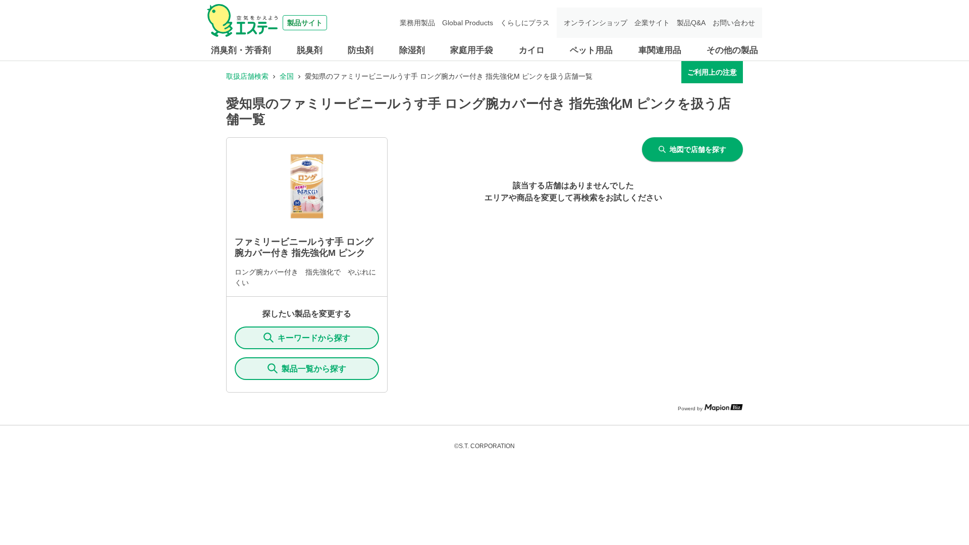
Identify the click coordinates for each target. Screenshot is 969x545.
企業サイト (652, 23)
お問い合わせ (734, 23)
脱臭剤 (309, 50)
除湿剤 (412, 50)
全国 (287, 76)
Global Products (467, 23)
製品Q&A (691, 23)
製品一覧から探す (314, 368)
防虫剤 (360, 50)
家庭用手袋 (471, 50)
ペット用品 (591, 50)
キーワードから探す (314, 338)
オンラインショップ (595, 23)
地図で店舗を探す (698, 149)
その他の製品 (732, 50)
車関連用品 (659, 50)
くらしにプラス (525, 23)
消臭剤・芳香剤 (241, 50)
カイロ (532, 50)
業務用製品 (417, 23)
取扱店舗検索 (247, 76)
